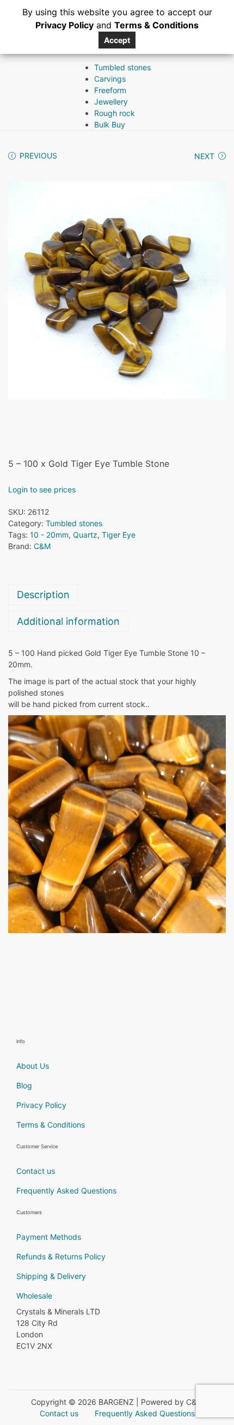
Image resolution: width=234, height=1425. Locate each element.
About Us (32, 1065)
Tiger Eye (119, 534)
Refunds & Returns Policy (61, 1256)
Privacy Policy (41, 1105)
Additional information (68, 621)
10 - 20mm (49, 534)
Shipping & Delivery (51, 1276)
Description (43, 594)
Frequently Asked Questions (66, 1190)
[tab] (117, 594)
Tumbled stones (74, 523)
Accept (117, 40)
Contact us (35, 1171)
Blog (24, 1085)
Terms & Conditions (50, 1124)
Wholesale (34, 1295)
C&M (42, 546)
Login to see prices (42, 489)
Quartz (85, 534)
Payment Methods (48, 1236)
